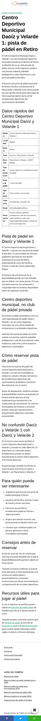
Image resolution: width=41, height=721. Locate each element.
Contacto (8, 651)
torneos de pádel (12, 623)
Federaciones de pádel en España (18, 700)
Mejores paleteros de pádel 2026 (17, 696)
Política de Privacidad (13, 655)
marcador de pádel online (21, 607)
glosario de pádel (29, 626)
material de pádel (10, 626)
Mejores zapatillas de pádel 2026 (18, 692)
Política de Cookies (12, 659)
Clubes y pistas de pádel (12, 13)
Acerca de (8, 647)
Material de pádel (11, 676)
